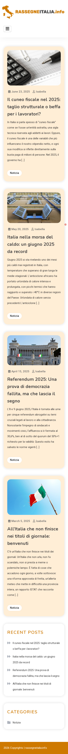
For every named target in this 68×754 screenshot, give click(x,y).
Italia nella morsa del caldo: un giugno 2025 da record (30, 244)
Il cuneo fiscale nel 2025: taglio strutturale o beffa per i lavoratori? (33, 107)
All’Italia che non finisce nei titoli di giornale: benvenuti (32, 536)
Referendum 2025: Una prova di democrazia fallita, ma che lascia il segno (36, 673)
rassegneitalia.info (36, 747)
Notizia (14, 173)
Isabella (41, 91)
